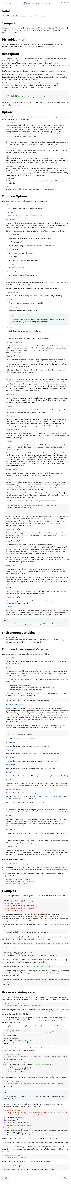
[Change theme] (7, 3)
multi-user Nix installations (37, 821)
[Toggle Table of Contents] (2, 3)
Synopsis (8, 23)
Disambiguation (13, 39)
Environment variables (18, 633)
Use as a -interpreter (19, 992)
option (23, 675)
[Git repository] (65, 2)
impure (53, 679)
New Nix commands (25, 870)
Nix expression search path (28, 591)
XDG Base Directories (13, 799)
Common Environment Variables (26, 649)
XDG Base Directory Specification (49, 796)
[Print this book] (62, 2)
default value (10, 489)
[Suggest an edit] (68, 2)
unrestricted (64, 679)
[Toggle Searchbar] (11, 3)
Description (10, 54)
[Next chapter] (65, 1178)
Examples (9, 891)
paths (8, 673)
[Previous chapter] (6, 1178)
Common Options (14, 196)
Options (7, 112)
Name (6, 11)
